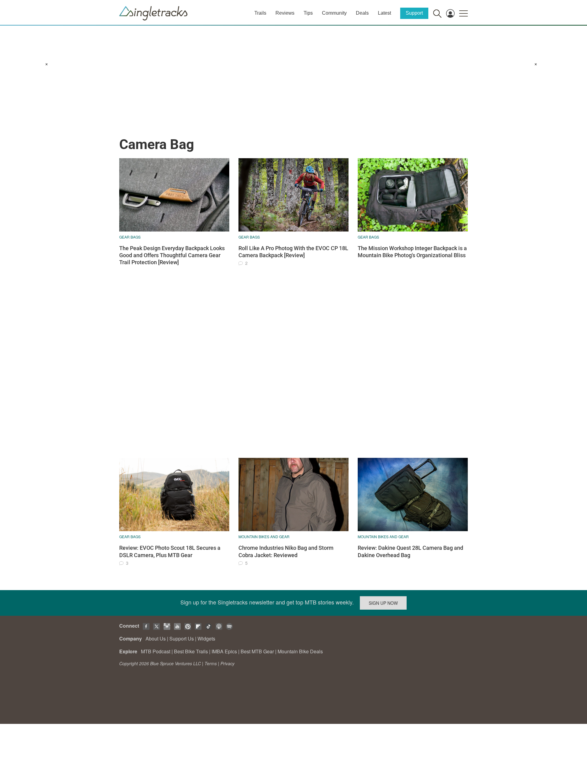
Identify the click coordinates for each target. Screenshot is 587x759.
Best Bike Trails (191, 651)
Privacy (227, 663)
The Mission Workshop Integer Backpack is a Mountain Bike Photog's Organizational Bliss (412, 251)
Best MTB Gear (257, 651)
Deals (362, 13)
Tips (308, 13)
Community (334, 13)
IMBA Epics (224, 651)
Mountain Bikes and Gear (264, 536)
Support (414, 13)
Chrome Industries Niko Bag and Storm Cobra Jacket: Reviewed (286, 551)
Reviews (284, 13)
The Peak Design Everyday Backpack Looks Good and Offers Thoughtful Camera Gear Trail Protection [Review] (172, 255)
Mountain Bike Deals (300, 651)
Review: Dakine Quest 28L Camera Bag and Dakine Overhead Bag (410, 551)
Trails (260, 13)
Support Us (181, 638)
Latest (384, 13)
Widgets (206, 638)
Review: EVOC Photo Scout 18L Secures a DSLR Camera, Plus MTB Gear (169, 551)
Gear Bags (130, 236)
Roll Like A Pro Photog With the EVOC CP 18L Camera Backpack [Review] (293, 251)
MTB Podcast (155, 651)
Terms (211, 663)
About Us (156, 638)
